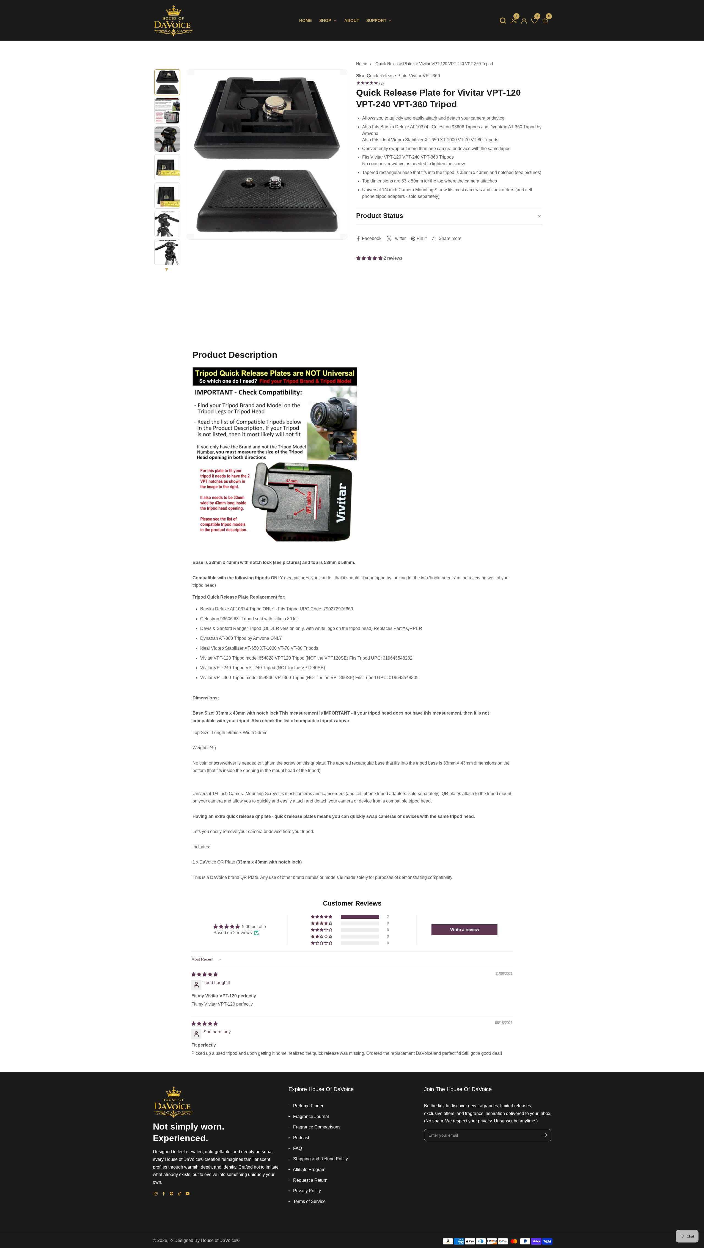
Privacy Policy (306, 1190)
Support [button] (376, 20)
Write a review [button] (464, 929)
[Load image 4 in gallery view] (167, 167)
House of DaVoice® (220, 1240)
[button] (502, 20)
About (351, 20)
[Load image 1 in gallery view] (167, 82)
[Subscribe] (544, 1135)
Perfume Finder (307, 1105)
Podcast (300, 1137)
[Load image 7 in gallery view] (167, 252)
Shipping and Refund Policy (320, 1158)
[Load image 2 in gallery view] (167, 111)
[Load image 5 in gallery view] (167, 195)
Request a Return (310, 1180)
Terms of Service (309, 1201)
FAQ (297, 1148)
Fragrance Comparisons (316, 1127)
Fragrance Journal (310, 1116)
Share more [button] (450, 238)
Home (305, 20)
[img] (204, 974)
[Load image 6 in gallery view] (167, 224)
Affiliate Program (308, 1169)
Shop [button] (325, 20)
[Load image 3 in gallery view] (167, 139)
